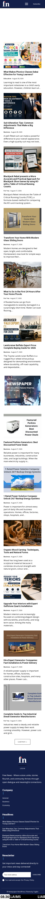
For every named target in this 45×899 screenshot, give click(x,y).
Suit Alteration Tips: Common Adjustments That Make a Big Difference (18, 125)
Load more (21, 742)
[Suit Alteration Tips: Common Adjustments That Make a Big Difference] (22, 106)
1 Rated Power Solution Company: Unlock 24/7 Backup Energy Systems (22, 497)
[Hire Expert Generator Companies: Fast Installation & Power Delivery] (22, 643)
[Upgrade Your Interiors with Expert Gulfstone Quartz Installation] (22, 587)
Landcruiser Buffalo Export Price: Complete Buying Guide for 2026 (20, 346)
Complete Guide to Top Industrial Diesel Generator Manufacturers (20, 715)
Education (7, 79)
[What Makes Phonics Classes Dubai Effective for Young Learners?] (22, 55)
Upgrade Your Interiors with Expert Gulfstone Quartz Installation (21, 604)
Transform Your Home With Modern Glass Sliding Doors (21, 239)
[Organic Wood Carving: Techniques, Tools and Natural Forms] (22, 533)
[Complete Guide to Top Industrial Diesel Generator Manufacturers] (22, 697)
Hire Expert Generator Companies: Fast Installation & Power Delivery (21, 661)
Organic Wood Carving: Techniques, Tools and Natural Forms (21, 551)
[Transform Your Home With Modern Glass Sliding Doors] (22, 221)
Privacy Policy (29, 880)
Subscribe (37, 875)
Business (7, 132)
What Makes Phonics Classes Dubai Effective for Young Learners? (21, 73)
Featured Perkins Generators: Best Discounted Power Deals (21, 443)
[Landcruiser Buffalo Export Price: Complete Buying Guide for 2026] (22, 329)
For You (6, 191)
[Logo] (6, 4)
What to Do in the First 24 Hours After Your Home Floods (22, 292)
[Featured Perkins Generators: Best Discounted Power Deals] (22, 425)
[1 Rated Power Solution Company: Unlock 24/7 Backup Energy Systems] (22, 479)
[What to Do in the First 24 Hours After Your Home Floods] (22, 275)
